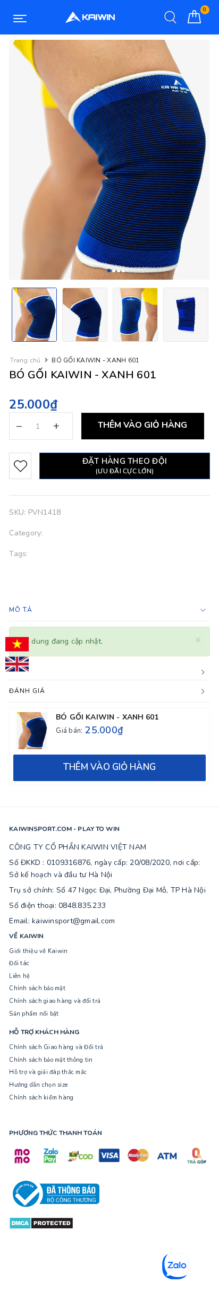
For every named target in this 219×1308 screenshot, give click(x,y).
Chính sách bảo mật (37, 988)
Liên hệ (19, 976)
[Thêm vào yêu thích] (20, 466)
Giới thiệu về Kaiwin (38, 951)
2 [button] (113, 270)
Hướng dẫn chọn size (38, 1085)
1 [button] (109, 270)
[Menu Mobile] (20, 17)
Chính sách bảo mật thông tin (50, 1060)
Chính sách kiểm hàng (41, 1098)
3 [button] (118, 270)
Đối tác (19, 963)
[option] (109, 160)
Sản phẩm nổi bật (33, 1014)
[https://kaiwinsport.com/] (90, 17)
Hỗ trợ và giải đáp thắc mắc (48, 1072)
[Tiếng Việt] (17, 644)
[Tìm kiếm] (170, 17)
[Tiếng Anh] (17, 664)
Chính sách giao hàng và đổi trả (54, 1001)
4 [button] (123, 270)
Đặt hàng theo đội (124, 465)
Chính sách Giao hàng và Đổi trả (56, 1047)
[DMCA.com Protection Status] (41, 1222)
